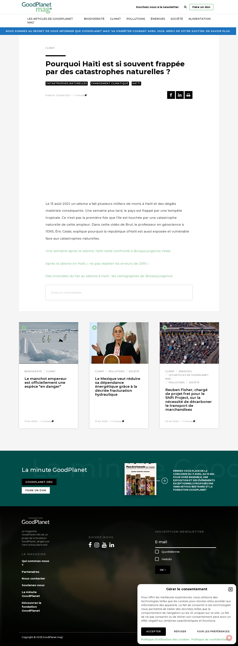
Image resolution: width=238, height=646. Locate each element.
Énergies (158, 18)
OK (162, 569)
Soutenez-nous (33, 585)
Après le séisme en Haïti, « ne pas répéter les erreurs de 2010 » (97, 263)
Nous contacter (33, 578)
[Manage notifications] (229, 638)
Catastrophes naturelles (66, 83)
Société (177, 18)
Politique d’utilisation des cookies (165, 639)
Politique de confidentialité (211, 639)
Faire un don (201, 7)
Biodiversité (94, 18)
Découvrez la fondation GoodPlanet (31, 607)
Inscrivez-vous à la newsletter (157, 7)
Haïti (136, 83)
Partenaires (30, 572)
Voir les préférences (213, 631)
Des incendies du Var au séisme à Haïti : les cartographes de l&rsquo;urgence (109, 276)
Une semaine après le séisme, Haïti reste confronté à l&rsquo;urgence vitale (108, 251)
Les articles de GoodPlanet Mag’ (50, 20)
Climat (115, 18)
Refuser (180, 631)
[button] (230, 589)
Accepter (153, 631)
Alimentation (200, 18)
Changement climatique (109, 83)
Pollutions (135, 18)
